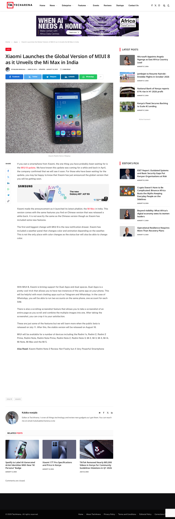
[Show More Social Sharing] (100, 76)
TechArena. (17, 514)
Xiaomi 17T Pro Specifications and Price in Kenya (57, 463)
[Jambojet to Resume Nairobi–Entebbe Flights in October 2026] (127, 77)
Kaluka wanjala (19, 69)
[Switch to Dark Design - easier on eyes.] (168, 5)
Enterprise (66, 5)
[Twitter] (8, 177)
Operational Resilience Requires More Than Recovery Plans (153, 229)
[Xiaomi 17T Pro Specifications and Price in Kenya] (59, 449)
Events (96, 5)
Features (82, 5)
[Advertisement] (66, 262)
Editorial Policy (145, 514)
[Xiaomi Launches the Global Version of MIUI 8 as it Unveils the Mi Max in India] (59, 118)
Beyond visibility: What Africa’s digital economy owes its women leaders (153, 213)
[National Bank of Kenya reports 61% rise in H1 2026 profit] (127, 92)
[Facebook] (8, 171)
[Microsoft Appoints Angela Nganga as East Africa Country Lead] (127, 60)
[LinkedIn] (8, 183)
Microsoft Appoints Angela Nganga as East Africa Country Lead (152, 59)
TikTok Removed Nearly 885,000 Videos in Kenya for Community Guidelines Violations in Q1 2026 (96, 465)
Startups (120, 5)
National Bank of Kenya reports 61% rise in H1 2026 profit (153, 90)
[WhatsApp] (8, 189)
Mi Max (91, 208)
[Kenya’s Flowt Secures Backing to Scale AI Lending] (127, 107)
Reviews (108, 5)
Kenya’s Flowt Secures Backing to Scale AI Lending (152, 104)
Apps (8, 49)
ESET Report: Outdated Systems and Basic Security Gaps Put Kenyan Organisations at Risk (152, 173)
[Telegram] (8, 195)
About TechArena (93, 514)
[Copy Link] (8, 201)
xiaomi (18, 399)
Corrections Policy (162, 514)
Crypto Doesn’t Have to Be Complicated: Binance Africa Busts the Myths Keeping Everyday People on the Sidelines (151, 193)
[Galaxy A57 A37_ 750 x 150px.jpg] (63, 201)
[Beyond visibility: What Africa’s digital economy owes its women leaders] (127, 214)
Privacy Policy (109, 514)
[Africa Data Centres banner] (87, 26)
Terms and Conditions (127, 514)
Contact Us (134, 5)
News (52, 5)
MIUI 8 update (28, 167)
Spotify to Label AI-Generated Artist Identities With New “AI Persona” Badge (20, 465)
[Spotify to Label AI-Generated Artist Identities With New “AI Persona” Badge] (22, 449)
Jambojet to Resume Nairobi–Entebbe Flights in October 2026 (153, 75)
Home (42, 5)
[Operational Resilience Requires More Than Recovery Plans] (127, 231)
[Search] (164, 5)
